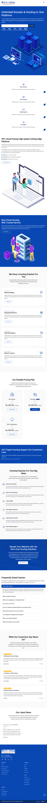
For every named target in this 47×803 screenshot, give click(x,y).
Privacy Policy (26, 780)
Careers (25, 770)
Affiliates (26, 768)
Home (2, 764)
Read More (5, 737)
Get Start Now (5, 231)
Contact (2, 789)
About (25, 764)
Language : (38, 801)
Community (26, 772)
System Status (4, 793)
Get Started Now (6, 162)
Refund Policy (26, 782)
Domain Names (4, 774)
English (42, 801)
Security (25, 777)
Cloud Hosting (4, 768)
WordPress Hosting (4, 766)
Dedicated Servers (4, 772)
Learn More (8, 301)
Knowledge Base (4, 791)
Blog (25, 766)
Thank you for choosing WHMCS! (10, 724)
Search (32, 25)
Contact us (32, 582)
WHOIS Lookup (27, 784)
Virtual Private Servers (5, 770)
